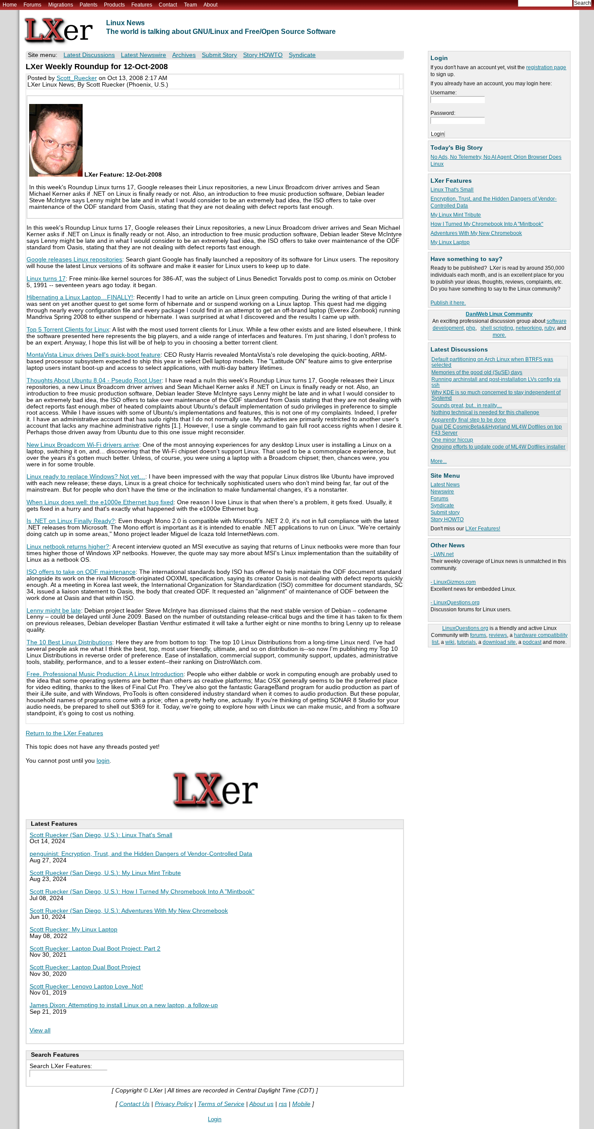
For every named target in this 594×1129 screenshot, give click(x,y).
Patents (88, 5)
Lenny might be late (54, 610)
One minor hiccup (452, 440)
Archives (184, 55)
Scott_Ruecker (77, 78)
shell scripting (497, 328)
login (103, 760)
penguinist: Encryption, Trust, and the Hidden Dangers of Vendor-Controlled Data (141, 854)
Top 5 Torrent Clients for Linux (68, 329)
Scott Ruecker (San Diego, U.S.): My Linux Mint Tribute (105, 873)
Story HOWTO (447, 519)
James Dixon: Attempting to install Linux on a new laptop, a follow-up (124, 1005)
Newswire (442, 492)
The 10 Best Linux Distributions (69, 642)
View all (40, 1030)
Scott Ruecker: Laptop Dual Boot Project (85, 967)
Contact (168, 5)
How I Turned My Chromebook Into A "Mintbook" (486, 224)
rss (283, 1104)
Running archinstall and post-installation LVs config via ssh (496, 382)
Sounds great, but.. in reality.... (466, 405)
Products (114, 5)
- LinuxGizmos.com (453, 582)
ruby (549, 328)
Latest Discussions (89, 55)
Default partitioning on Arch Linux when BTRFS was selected (492, 362)
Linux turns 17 (46, 278)
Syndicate (442, 506)
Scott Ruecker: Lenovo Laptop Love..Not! (86, 986)
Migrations (60, 5)
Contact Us (134, 1104)
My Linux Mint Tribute (455, 215)
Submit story (445, 512)
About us (261, 1104)
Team (190, 5)
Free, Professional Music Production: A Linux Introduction (105, 674)
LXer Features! (482, 529)
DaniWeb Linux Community (499, 314)
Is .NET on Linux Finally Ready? (71, 521)
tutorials (466, 642)
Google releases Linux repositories (74, 259)
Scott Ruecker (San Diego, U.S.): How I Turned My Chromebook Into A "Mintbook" (142, 891)
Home (10, 5)
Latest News (445, 485)
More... (438, 461)
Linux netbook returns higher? (68, 546)
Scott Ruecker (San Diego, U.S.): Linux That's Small (101, 835)
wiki (449, 642)
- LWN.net (442, 554)
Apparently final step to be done (468, 420)
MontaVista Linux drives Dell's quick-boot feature (93, 355)
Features (141, 5)
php (470, 328)
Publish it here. (448, 303)
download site (499, 642)
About (210, 5)
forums (478, 635)
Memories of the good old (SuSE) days (476, 372)
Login (214, 1119)
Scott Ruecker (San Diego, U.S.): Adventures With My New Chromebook (129, 911)
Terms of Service (221, 1104)
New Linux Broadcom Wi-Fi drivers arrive (83, 445)
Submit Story (219, 55)
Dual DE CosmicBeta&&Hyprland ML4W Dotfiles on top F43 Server (496, 430)
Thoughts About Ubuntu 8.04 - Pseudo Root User (94, 380)
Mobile (301, 1104)
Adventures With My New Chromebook (476, 233)
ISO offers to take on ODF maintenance (81, 572)
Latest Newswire (143, 55)
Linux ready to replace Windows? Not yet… (86, 476)
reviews (498, 635)
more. (499, 335)
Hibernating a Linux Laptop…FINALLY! (80, 297)
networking (529, 328)
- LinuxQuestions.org (455, 603)
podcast (532, 642)
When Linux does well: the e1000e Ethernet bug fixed (100, 502)
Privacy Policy (174, 1104)
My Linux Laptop (450, 242)
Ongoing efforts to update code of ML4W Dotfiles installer (498, 447)
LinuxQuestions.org (465, 628)
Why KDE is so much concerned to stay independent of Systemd (496, 395)
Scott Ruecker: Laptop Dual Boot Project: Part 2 (95, 948)
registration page (546, 67)
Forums (32, 5)
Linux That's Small (452, 190)
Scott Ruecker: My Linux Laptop (73, 929)
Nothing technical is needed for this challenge (485, 412)
